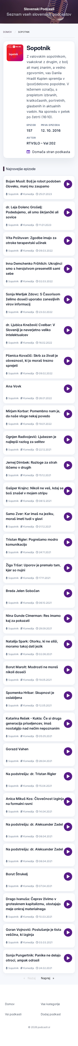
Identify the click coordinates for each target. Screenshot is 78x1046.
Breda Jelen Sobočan (23, 591)
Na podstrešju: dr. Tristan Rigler (31, 774)
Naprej (46, 978)
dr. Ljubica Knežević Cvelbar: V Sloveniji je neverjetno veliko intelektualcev (30, 330)
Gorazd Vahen (17, 749)
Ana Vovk (13, 386)
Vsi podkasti (13, 1014)
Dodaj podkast (51, 1014)
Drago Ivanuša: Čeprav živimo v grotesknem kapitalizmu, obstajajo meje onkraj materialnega (33, 904)
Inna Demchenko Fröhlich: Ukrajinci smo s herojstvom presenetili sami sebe (34, 268)
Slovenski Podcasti (39, 8)
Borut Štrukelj (17, 874)
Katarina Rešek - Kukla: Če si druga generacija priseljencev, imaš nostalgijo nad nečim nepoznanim (33, 723)
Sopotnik (13, 194)
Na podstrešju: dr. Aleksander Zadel (34, 824)
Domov (7, 31)
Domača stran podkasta (51, 152)
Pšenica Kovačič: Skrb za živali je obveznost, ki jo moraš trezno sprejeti (32, 360)
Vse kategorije (50, 1004)
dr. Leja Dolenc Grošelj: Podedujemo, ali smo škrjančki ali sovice (32, 212)
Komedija (28, 194)
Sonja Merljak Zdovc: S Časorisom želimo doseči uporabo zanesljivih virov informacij (33, 299)
